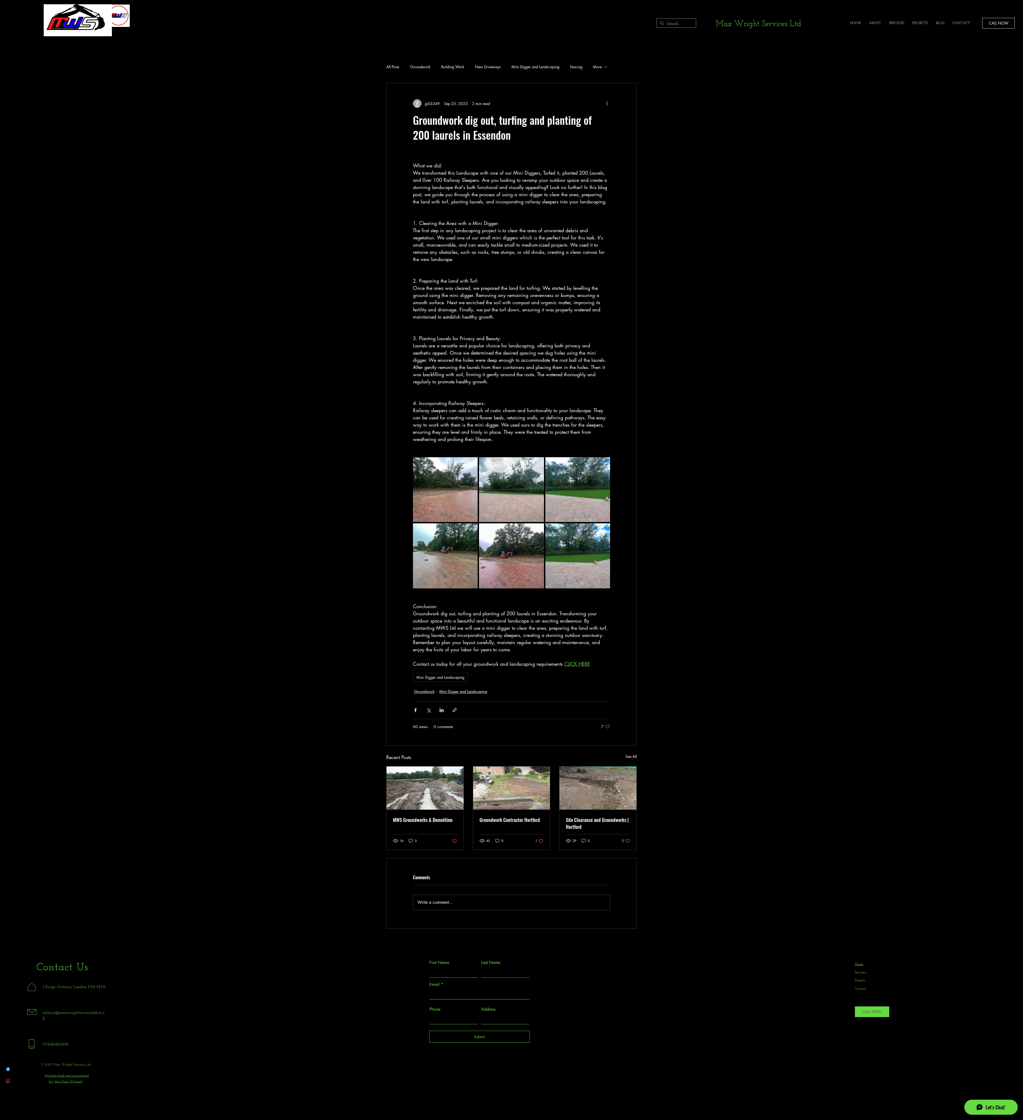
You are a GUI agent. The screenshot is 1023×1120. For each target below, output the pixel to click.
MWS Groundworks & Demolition (423, 819)
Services (860, 972)
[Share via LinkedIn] (441, 710)
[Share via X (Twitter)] (428, 710)
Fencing (576, 66)
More (597, 66)
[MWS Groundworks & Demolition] (425, 788)
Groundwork (420, 66)
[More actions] (607, 103)
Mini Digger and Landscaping (535, 66)
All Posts (392, 66)
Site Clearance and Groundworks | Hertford (597, 823)
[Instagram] (8, 1080)
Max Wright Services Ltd (758, 24)
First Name (439, 963)
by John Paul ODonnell (65, 1081)
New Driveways (488, 66)
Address (488, 1009)
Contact (860, 988)
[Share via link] (454, 710)
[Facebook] (8, 1069)
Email (434, 984)
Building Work (452, 66)
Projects (860, 980)
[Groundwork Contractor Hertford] (511, 788)
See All (631, 756)
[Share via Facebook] (415, 710)
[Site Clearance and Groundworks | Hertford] (597, 788)
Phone (434, 1009)
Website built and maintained (66, 1076)
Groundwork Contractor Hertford (510, 819)
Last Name (490, 963)
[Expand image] (445, 489)
